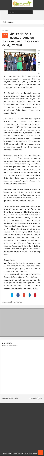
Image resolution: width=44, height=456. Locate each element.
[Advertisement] (22, 323)
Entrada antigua (35, 398)
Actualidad (5, 30)
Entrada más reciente (10, 398)
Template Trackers (32, 453)
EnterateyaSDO (15, 453)
